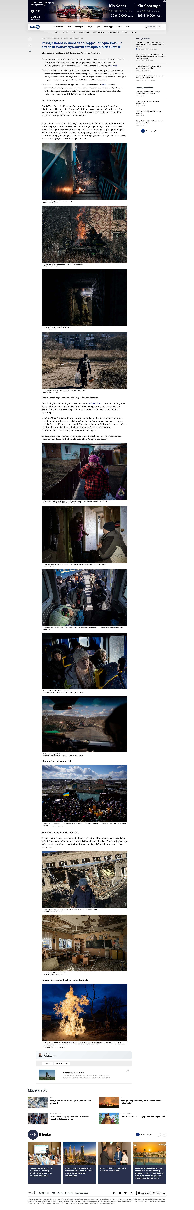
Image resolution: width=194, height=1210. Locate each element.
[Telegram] (30, 45)
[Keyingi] (164, 1135)
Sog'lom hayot (84, 32)
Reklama (68, 1193)
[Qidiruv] (159, 27)
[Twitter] (125, 1193)
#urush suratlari (61, 1063)
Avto (73, 32)
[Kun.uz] (35, 27)
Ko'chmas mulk (98, 32)
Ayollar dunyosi (113, 32)
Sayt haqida (44, 1193)
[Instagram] (131, 1193)
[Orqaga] (30, 39)
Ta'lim (57, 32)
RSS (53, 1193)
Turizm (125, 32)
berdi (104, 84)
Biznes (133, 32)
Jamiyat (89, 27)
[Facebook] (30, 51)
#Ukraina (47, 1063)
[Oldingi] (159, 1135)
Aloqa (60, 1193)
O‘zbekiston (58, 27)
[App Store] (143, 1193)
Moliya (65, 32)
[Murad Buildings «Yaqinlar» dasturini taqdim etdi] (114, 1163)
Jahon (69, 27)
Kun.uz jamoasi (81, 1193)
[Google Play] (159, 1193)
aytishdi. (113, 65)
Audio (128, 27)
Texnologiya (108, 27)
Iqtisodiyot (79, 27)
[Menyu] (163, 27)
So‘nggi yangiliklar (144, 88)
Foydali (119, 27)
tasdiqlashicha (94, 403)
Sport (98, 27)
